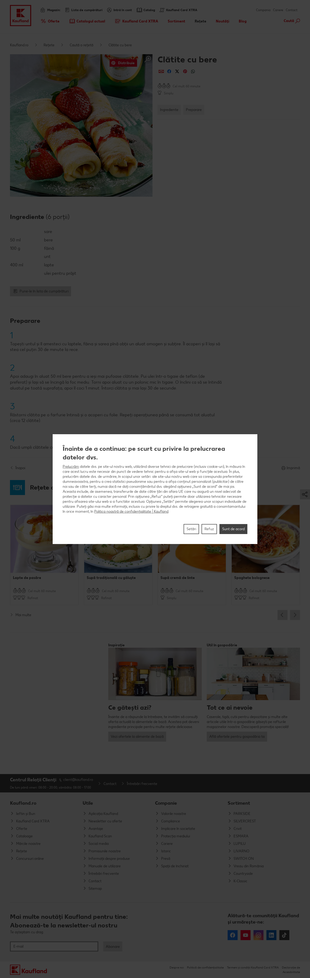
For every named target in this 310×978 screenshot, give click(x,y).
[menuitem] (49, 21)
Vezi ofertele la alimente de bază (137, 736)
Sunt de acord (233, 529)
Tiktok (284, 935)
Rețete (49, 45)
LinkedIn (271, 935)
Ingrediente (169, 110)
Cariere (278, 10)
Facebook (233, 935)
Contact (292, 10)
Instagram (258, 935)
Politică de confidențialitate (205, 967)
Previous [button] (283, 615)
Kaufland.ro (19, 45)
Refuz (209, 529)
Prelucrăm (71, 466)
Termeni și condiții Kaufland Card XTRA (253, 967)
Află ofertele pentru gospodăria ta (237, 736)
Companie (166, 803)
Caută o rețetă (81, 45)
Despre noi (177, 967)
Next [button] (295, 615)
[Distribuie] (161, 71)
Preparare (194, 110)
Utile (88, 803)
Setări (191, 529)
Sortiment (239, 803)
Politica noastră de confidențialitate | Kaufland (131, 511)
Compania (263, 10)
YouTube (246, 935)
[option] (44, 555)
